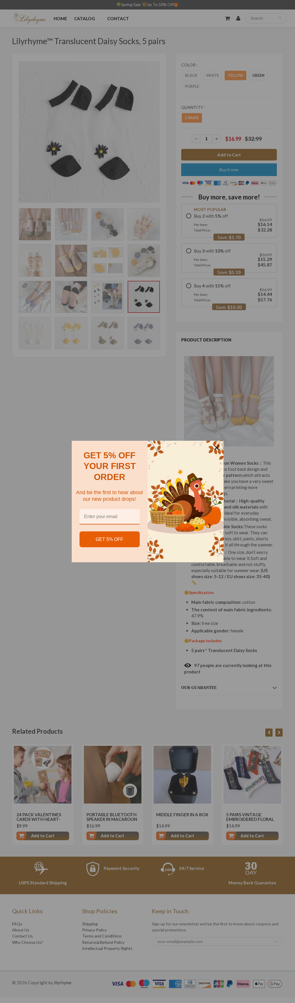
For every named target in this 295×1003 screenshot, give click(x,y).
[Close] (217, 448)
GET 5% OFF (109, 539)
